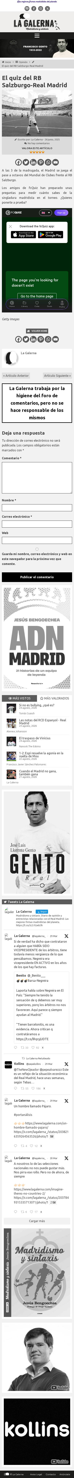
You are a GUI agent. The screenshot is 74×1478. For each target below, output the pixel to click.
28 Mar (53, 1158)
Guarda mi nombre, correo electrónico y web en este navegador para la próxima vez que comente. (37, 558)
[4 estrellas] (40, 151)
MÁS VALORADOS (56, 698)
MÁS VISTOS (21, 698)
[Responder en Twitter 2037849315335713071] (16, 1212)
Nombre (9, 500)
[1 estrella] (30, 151)
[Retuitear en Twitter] (23, 1058)
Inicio (8, 62)
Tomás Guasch (27, 713)
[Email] (55, 162)
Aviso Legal (36, 1474)
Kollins (19, 1063)
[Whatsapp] (48, 162)
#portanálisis (23, 1114)
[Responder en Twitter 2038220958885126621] (16, 1048)
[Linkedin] (33, 162)
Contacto (51, 1474)
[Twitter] (26, 162)
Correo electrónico (17, 516)
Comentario (11, 458)
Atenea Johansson (17, 731)
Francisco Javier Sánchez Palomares (26, 764)
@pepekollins (33, 1064)
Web (5, 533)
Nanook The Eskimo (30, 746)
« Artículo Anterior (16, 375)
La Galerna (37, 139)
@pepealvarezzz (51, 1069)
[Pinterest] (40, 162)
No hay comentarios (39, 143)
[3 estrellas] (37, 151)
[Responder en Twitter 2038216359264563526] (16, 1146)
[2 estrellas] (33, 151)
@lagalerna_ (39, 936)
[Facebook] (18, 162)
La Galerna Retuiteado (38, 1058)
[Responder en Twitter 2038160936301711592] (16, 1089)
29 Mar (53, 936)
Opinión (23, 62)
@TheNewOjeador (26, 1069)
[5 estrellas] (43, 151)
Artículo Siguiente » (57, 375)
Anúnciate (65, 1474)
